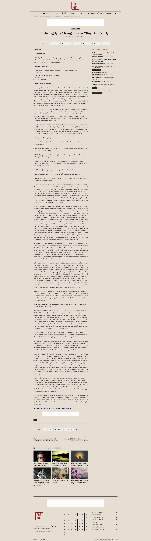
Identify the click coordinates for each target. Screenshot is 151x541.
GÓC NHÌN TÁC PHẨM (56, 16)
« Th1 (64, 534)
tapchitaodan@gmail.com (47, 531)
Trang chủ (35, 16)
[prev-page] (34, 489)
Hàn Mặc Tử (48, 419)
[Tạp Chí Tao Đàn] (75, 6)
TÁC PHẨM (64, 13)
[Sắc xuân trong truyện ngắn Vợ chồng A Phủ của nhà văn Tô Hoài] (79, 473)
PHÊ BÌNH (55, 13)
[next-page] (37, 489)
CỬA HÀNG (108, 13)
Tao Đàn (69, 36)
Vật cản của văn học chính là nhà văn (102, 90)
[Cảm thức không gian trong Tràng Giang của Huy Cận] (60, 456)
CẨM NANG (99, 13)
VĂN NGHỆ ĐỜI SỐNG (45, 13)
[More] (76, 429)
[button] (115, 13)
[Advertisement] (75, 22)
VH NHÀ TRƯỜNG (90, 13)
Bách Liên (96, 539)
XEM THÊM (57, 448)
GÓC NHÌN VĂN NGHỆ (96, 63)
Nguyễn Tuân (37, 404)
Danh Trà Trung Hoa (109, 539)
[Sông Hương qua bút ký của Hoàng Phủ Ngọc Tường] (42, 456)
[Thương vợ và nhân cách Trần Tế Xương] (60, 473)
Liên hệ (116, 539)
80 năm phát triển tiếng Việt (99, 72)
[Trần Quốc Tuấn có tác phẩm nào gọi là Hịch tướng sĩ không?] (79, 456)
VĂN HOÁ (72, 13)
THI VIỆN (80, 13)
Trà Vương (102, 539)
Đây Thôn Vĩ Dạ (41, 419)
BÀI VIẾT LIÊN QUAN (44, 448)
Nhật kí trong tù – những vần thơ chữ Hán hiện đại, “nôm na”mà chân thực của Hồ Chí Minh (46, 440)
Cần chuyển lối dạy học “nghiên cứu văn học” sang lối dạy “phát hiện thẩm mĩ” (76, 439)
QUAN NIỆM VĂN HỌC (96, 56)
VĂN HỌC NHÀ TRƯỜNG (44, 16)
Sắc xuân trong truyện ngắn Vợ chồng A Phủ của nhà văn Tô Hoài (79, 482)
